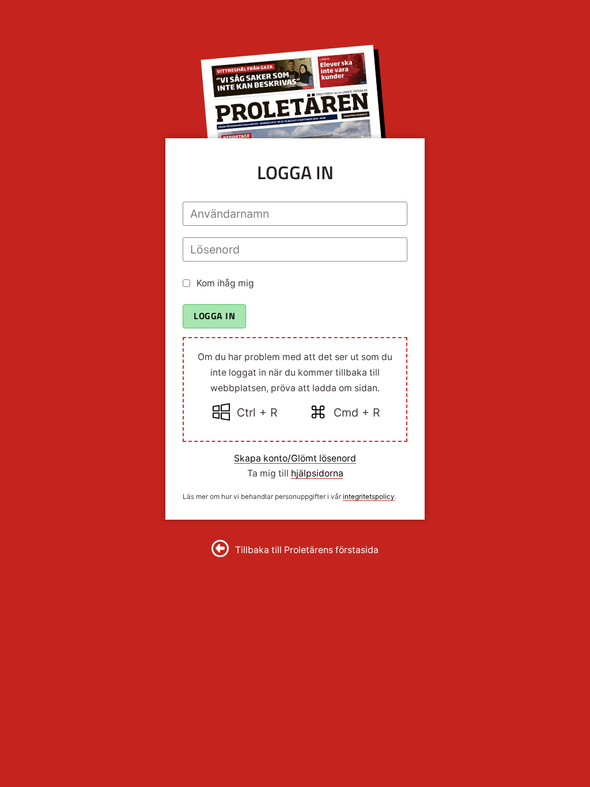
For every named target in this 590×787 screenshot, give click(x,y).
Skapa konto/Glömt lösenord (295, 458)
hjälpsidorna (317, 473)
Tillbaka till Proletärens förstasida (307, 549)
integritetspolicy (369, 497)
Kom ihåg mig (225, 283)
